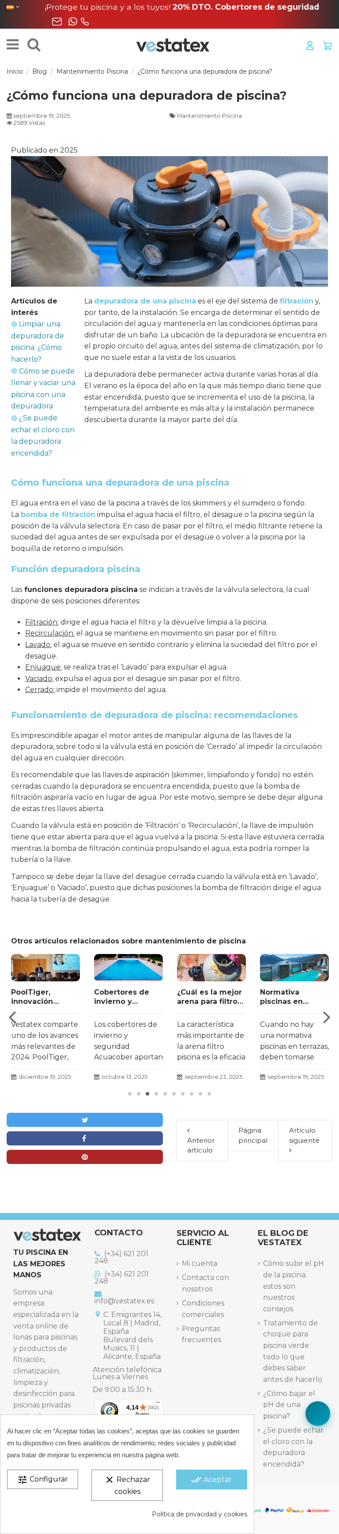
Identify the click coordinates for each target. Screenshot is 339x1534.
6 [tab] (174, 1093)
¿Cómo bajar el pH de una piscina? (289, 1404)
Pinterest (85, 1157)
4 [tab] (156, 1093)
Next (326, 1017)
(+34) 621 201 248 (121, 1257)
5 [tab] (165, 1093)
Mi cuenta (199, 1263)
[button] (317, 1413)
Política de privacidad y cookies (199, 1514)
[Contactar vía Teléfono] (84, 21)
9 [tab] (200, 1093)
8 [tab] (191, 1093)
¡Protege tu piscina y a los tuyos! (182, 6)
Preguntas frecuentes (201, 1334)
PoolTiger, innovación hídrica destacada (45, 997)
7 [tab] (182, 1093)
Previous (12, 1017)
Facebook (85, 1138)
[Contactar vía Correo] (57, 21)
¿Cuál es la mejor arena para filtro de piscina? (209, 997)
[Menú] (158, 1404)
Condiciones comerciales (203, 1309)
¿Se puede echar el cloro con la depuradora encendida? (293, 1447)
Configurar (42, 1479)
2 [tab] (138, 1093)
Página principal (252, 1135)
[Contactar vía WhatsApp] (73, 21)
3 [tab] (147, 1093)
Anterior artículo (201, 1145)
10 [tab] (209, 1093)
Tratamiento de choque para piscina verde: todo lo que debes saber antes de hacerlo (292, 1351)
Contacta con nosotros (205, 1283)
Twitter (85, 1120)
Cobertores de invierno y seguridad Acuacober (121, 997)
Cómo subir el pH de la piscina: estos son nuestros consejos (293, 1286)
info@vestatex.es (124, 1301)
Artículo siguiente (304, 1135)
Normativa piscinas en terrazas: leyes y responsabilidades (294, 997)
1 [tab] (129, 1093)
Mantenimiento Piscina (209, 115)
